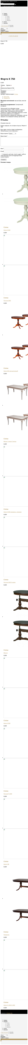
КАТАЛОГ (6, 14)
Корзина (3, 30)
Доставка (11, 25)
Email (2, 151)
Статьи (5, 21)
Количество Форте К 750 (7, 88)
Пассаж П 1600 (8, 793)
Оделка (8, 85)
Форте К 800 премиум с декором (12, 512)
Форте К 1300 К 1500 (9, 1005)
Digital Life (9, 1013)
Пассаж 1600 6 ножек (9, 582)
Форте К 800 (7, 230)
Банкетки (8, 20)
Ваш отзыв (4, 136)
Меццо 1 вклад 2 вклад (10, 441)
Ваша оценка (5, 133)
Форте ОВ (6, 864)
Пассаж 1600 (7, 300)
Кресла (8, 19)
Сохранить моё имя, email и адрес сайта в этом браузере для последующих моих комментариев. (13, 156)
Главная (5, 13)
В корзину (3, 91)
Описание (6, 96)
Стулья (8, 17)
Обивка (3, 85)
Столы (8, 16)
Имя (2, 148)
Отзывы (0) (7, 98)
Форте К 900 (7, 723)
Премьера (6, 934)
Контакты (6, 23)
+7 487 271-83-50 (4, 26)
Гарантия (11, 26)
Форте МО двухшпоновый (11, 371)
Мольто (6, 653)
